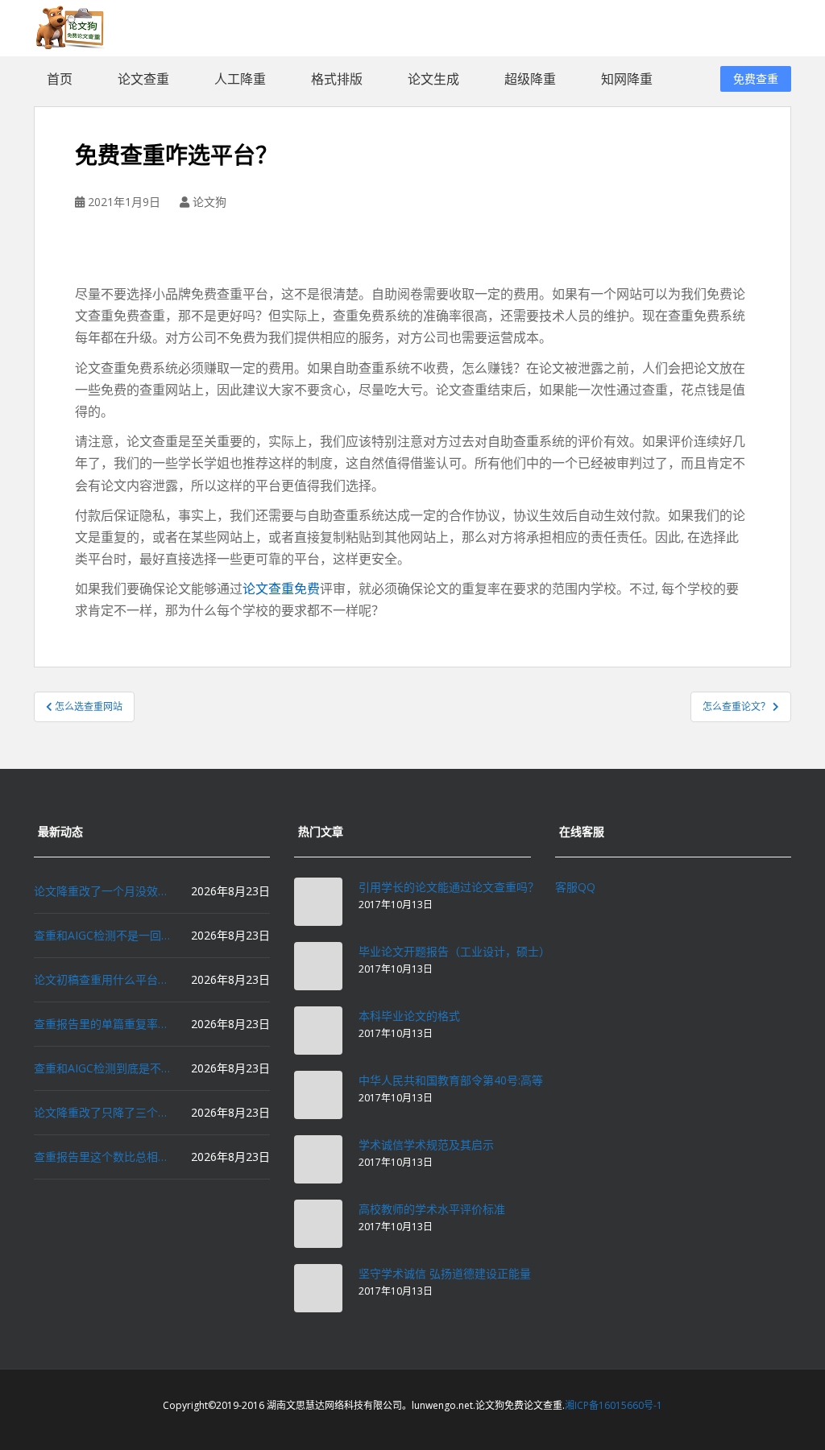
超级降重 (530, 79)
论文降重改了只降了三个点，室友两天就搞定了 (103, 1112)
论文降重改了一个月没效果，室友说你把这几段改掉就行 (103, 891)
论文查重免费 (281, 588)
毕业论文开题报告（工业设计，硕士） (454, 951)
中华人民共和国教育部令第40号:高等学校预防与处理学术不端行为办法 (535, 1080)
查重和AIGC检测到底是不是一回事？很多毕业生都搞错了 (103, 1068)
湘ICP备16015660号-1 (613, 1405)
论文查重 (143, 79)
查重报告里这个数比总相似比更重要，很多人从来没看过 (103, 1156)
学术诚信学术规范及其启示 (426, 1144)
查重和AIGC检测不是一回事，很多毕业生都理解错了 (103, 935)
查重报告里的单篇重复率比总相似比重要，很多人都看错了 (103, 1023)
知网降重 (627, 79)
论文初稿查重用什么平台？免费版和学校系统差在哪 (103, 979)
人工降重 (240, 79)
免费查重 (755, 78)
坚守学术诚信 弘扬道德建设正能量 (445, 1273)
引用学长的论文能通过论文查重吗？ (449, 886)
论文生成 (433, 79)
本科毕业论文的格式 (409, 1015)
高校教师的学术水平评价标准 (432, 1209)
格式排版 (337, 79)
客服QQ (575, 886)
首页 (60, 79)
